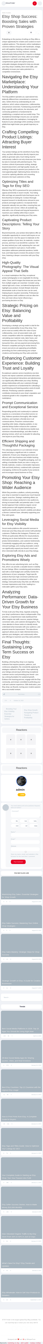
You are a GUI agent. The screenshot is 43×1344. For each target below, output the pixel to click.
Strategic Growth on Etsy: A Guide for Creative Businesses (21, 982)
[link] (38, 32)
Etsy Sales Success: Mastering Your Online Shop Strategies (20, 924)
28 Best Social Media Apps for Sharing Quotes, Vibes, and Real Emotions (18, 1059)
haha (35, 821)
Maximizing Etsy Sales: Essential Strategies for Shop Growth (20, 895)
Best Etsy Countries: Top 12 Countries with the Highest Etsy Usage (21, 1088)
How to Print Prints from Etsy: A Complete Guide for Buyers (19, 1118)
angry (35, 825)
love (26, 821)
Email (13, 839)
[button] (4, 3)
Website (13, 846)
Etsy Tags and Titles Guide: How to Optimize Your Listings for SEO (20, 1147)
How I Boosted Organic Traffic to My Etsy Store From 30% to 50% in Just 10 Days (19, 1235)
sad (26, 825)
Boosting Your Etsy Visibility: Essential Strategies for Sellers (10, 714)
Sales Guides (6, 13)
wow (17, 825)
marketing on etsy (13, 1343)
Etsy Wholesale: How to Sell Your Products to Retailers (21, 1294)
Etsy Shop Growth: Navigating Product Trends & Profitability (31, 714)
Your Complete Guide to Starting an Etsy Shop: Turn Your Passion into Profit (19, 1176)
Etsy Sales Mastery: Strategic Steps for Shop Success (20, 953)
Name (13, 832)
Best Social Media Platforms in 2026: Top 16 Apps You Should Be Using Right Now (20, 1030)
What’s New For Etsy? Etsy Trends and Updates (18, 1264)
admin (20, 789)
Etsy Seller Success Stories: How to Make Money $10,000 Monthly (19, 1206)
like (17, 821)
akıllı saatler (25, 1343)
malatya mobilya (35, 1343)
